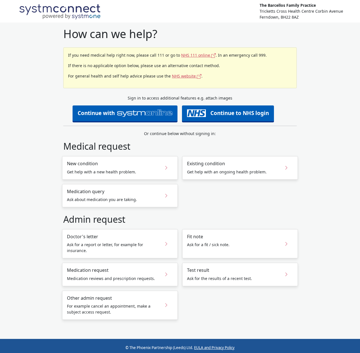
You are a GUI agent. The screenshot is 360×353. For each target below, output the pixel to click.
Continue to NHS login (239, 113)
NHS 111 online (196, 55)
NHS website (184, 76)
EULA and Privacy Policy (214, 347)
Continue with (96, 113)
